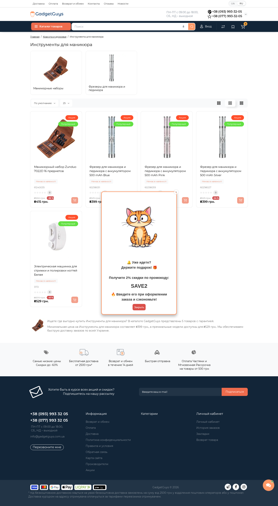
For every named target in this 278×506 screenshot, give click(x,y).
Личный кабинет (208, 421)
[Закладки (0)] (233, 26)
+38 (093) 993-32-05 (227, 11)
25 (64, 103)
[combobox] (129, 26)
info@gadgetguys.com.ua (47, 436)
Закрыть (139, 307)
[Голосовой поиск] (183, 26)
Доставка (39, 3)
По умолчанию (43, 103)
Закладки (202, 434)
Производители (97, 464)
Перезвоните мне (47, 447)
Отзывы (109, 3)
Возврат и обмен (73, 3)
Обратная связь (96, 452)
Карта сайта (94, 458)
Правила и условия (99, 446)
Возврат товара (207, 440)
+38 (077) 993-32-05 (227, 16)
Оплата (53, 3)
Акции (90, 470)
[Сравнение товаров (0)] (223, 26)
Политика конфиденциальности (108, 440)
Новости (123, 3)
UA (233, 3)
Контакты (94, 3)
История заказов (208, 428)
